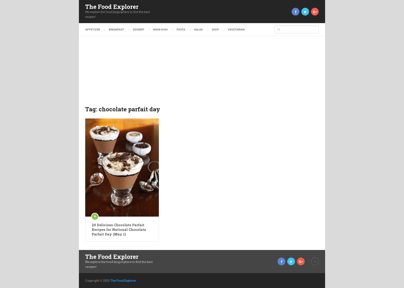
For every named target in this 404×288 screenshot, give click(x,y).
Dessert (138, 29)
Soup (215, 29)
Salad (198, 29)
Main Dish (160, 29)
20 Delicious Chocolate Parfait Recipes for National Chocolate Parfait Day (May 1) (119, 230)
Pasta (181, 29)
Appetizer (92, 29)
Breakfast (116, 29)
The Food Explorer (111, 7)
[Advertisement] (202, 73)
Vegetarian (236, 29)
